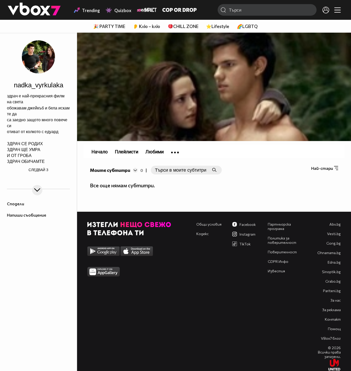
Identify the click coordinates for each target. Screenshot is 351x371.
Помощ (334, 329)
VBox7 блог (331, 338)
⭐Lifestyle (217, 26)
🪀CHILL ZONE (183, 26)
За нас (335, 300)
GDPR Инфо (278, 261)
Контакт (333, 319)
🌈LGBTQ (247, 26)
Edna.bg (334, 262)
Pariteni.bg (332, 291)
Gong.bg (333, 243)
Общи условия (208, 224)
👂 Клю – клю (146, 26)
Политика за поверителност (282, 240)
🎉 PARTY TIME (109, 26)
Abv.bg (335, 224)
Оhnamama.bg (329, 253)
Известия (276, 271)
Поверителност (282, 252)
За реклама (331, 310)
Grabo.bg (333, 281)
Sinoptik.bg (331, 272)
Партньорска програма (279, 226)
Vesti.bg (334, 233)
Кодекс (202, 233)
